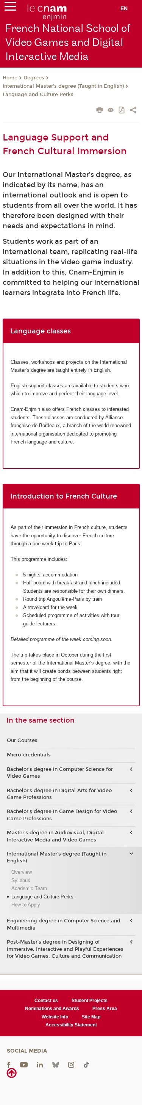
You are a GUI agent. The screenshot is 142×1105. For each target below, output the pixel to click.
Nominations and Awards (52, 1008)
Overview (21, 872)
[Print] (100, 111)
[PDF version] (122, 110)
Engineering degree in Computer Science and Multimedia (63, 924)
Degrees (33, 78)
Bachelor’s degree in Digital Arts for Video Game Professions (59, 794)
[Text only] (111, 110)
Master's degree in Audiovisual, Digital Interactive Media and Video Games (55, 836)
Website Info (55, 1017)
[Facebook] (9, 1064)
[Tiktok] (86, 1064)
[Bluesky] (55, 1064)
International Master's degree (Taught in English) (63, 86)
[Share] (133, 111)
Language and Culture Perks (38, 95)
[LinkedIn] (40, 1064)
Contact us (46, 1000)
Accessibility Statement (71, 1025)
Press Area (104, 1008)
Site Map (91, 1017)
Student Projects (90, 1000)
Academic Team (29, 888)
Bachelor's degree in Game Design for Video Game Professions (62, 814)
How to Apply (25, 905)
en (124, 8)
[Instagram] (71, 1064)
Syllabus (20, 880)
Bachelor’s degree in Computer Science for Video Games (60, 772)
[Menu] (10, 8)
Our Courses (22, 740)
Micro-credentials (29, 755)
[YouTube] (24, 1064)
